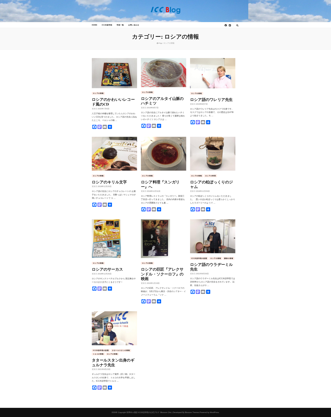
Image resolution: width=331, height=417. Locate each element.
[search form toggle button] (237, 25)
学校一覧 (120, 25)
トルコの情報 (98, 354)
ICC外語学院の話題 (199, 258)
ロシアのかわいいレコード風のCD (113, 101)
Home (94, 25)
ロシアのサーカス (107, 269)
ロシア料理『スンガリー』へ (160, 184)
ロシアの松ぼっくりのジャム (211, 184)
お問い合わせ (133, 25)
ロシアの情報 (98, 93)
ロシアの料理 (210, 176)
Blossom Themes (192, 412)
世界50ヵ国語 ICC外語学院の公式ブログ (142, 412)
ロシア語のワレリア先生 (211, 99)
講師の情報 (228, 258)
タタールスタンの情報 (121, 350)
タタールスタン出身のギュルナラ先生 (113, 362)
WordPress (214, 412)
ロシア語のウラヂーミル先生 (211, 266)
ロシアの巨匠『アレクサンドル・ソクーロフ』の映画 (162, 273)
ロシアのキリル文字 (109, 182)
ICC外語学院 (107, 25)
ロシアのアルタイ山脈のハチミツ (162, 101)
